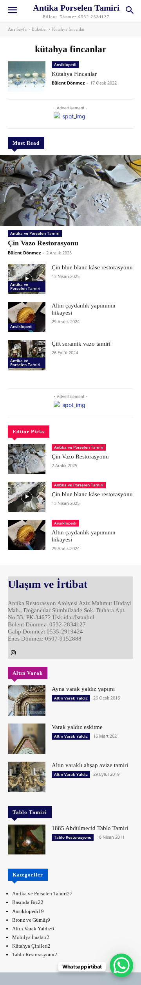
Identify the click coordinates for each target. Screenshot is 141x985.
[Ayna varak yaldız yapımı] (26, 700)
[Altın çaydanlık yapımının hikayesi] (26, 317)
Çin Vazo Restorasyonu (43, 243)
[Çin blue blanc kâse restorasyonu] (26, 279)
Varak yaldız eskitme (77, 727)
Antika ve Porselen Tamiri (35, 233)
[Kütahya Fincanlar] (26, 76)
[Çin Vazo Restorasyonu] (70, 190)
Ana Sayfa (17, 29)
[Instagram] (13, 653)
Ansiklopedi (21, 326)
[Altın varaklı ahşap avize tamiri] (26, 777)
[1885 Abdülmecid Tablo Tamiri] (26, 840)
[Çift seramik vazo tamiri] (26, 355)
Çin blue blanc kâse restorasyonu (92, 267)
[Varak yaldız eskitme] (26, 739)
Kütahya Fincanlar (74, 74)
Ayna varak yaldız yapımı (83, 689)
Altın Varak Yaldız (71, 698)
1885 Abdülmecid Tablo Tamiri (90, 828)
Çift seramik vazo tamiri (81, 344)
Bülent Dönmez (24, 253)
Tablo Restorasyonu (72, 837)
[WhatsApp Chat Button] (121, 965)
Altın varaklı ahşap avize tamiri (90, 765)
